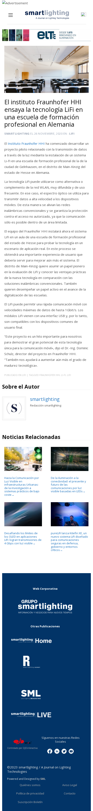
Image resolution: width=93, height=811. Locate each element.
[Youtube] (71, 751)
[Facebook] (49, 751)
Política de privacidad (30, 793)
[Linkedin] (57, 751)
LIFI (71, 133)
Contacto (69, 793)
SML (43, 779)
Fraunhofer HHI (49, 375)
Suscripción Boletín (30, 802)
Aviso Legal (69, 785)
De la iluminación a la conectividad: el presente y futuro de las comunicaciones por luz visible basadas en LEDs (68, 484)
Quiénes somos (30, 785)
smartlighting (17, 133)
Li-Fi (63, 375)
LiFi (69, 375)
